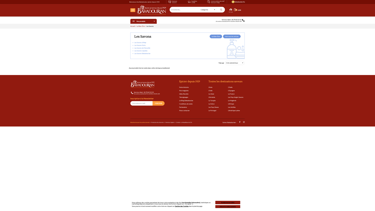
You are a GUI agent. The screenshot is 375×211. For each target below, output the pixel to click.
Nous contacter (184, 110)
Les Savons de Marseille (142, 48)
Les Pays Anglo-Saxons (235, 97)
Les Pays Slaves (213, 107)
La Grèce (211, 104)
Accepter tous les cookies (227, 202)
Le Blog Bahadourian (186, 100)
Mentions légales (169, 122)
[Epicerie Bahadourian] (152, 10)
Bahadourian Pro (240, 2)
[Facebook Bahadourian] (239, 122)
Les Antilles (232, 107)
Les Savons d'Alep (140, 42)
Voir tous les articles (232, 36)
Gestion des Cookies (182, 206)
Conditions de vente (185, 104)
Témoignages (183, 97)
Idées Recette (183, 94)
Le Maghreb (232, 100)
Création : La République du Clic (184, 122)
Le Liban (211, 94)
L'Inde (210, 90)
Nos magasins (184, 90)
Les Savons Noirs (140, 45)
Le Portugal (212, 110)
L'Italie (230, 87)
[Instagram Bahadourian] (244, 122)
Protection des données (157, 122)
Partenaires (183, 107)
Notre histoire (184, 87)
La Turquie (212, 100)
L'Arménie (211, 97)
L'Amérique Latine (234, 110)
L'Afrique (231, 104)
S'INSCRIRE (158, 103)
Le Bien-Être (216, 36)
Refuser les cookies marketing (228, 206)
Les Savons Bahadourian (142, 53)
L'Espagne (231, 90)
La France (231, 94)
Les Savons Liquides (140, 51)
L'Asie (210, 87)
